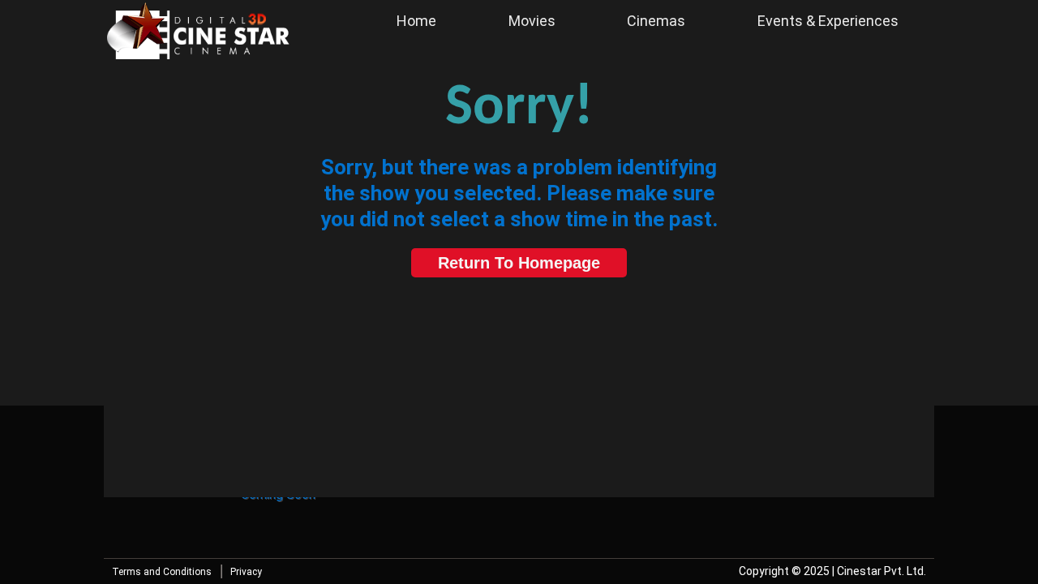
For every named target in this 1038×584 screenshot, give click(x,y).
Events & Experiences (828, 20)
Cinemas (656, 20)
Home (416, 20)
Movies (531, 20)
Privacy (246, 572)
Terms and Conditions (162, 572)
